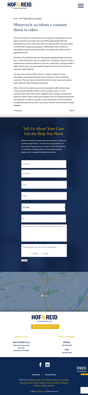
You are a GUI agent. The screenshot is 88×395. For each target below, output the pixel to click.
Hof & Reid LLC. (40, 391)
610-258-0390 (67, 352)
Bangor (38, 380)
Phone (35, 254)
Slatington (37, 385)
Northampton (64, 382)
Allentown (32, 380)
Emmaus (36, 382)
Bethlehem (48, 380)
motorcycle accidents (34, 47)
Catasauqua (23, 382)
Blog (25, 18)
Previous (18, 110)
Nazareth (56, 382)
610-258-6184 (67, 345)
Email (45, 254)
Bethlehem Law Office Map (45, 327)
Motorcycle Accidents (35, 18)
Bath (42, 380)
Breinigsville (56, 380)
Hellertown (42, 382)
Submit (24, 260)
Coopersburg (65, 380)
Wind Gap (51, 385)
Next (71, 110)
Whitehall (44, 385)
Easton (30, 382)
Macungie (50, 382)
